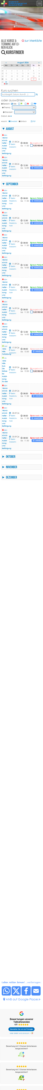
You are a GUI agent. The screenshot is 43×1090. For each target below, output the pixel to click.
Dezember (11, 477)
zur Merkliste (33, 41)
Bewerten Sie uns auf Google (21, 1029)
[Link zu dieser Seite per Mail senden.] (36, 995)
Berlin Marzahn (12, 245)
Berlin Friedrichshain (13, 201)
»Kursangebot (21, 14)
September (12, 184)
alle (14, 103)
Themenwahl (22, 26)
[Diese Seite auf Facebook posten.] (26, 995)
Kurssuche (23, 23)
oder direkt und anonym (19, 1033)
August (10, 129)
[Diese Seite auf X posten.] (16, 995)
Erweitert (14, 121)
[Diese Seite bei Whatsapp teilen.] (6, 995)
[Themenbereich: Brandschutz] (28, 103)
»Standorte (21, 17)
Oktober (10, 456)
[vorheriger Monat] (6, 62)
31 (6, 82)
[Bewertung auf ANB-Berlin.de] (21, 1054)
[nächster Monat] (39, 62)
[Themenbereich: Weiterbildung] (35, 103)
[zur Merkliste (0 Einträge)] (23, 41)
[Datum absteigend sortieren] (11, 116)
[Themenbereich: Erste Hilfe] (22, 103)
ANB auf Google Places (22, 999)
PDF (34, 121)
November (11, 467)
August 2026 (23, 62)
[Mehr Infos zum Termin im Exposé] (10, 141)
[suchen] (37, 94)
